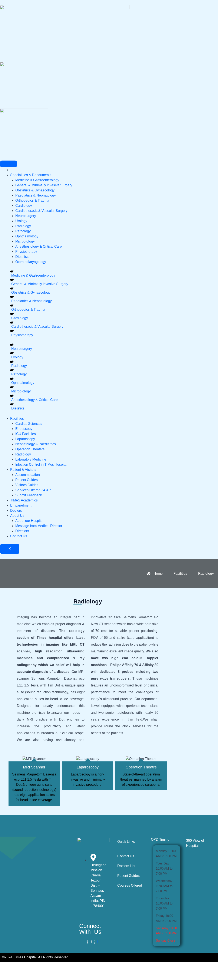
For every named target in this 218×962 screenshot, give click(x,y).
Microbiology (25, 241)
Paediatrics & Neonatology (35, 195)
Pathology (23, 231)
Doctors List (126, 866)
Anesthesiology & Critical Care (38, 246)
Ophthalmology (26, 236)
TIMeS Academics (24, 500)
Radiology (23, 226)
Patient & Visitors (23, 469)
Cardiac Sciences (28, 423)
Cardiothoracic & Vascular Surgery (41, 211)
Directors (22, 531)
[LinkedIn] (94, 942)
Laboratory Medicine (30, 459)
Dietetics (22, 256)
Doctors (16, 510)
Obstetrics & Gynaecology (34, 190)
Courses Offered (129, 885)
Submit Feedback (28, 495)
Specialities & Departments (30, 175)
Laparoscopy (25, 439)
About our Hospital (29, 521)
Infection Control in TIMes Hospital (41, 464)
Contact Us (18, 536)
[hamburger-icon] (8, 164)
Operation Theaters (29, 449)
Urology (21, 221)
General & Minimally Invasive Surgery (43, 185)
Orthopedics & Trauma (32, 200)
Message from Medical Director (38, 526)
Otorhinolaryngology (30, 262)
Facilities (17, 418)
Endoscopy (23, 429)
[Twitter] (91, 942)
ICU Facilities (25, 434)
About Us (17, 515)
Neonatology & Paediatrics (35, 444)
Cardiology (23, 205)
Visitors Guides (26, 485)
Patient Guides (26, 480)
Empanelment (20, 505)
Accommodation (27, 475)
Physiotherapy (26, 251)
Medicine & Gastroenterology (37, 180)
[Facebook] (87, 942)
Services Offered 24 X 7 (33, 490)
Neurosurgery (25, 216)
